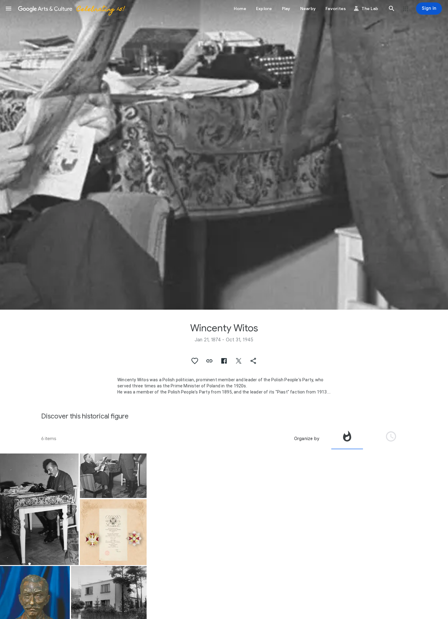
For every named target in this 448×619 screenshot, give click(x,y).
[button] (8, 8)
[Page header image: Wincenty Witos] (224, 155)
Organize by (306, 438)
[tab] (347, 438)
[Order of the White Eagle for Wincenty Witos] (113, 532)
